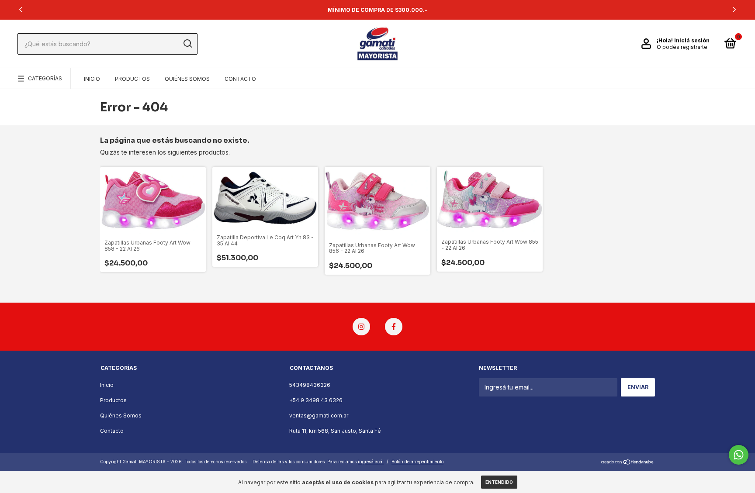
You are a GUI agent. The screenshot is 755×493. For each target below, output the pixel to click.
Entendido (499, 482)
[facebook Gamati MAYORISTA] (393, 326)
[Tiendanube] (627, 462)
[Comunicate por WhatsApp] (738, 455)
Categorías (45, 78)
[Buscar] (187, 44)
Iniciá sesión (692, 40)
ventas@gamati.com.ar (318, 415)
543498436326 (309, 385)
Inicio (92, 79)
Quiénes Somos (187, 79)
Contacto (240, 79)
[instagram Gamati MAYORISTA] (361, 326)
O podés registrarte (682, 47)
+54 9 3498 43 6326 (316, 400)
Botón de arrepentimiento (417, 461)
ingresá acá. (371, 461)
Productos (132, 79)
